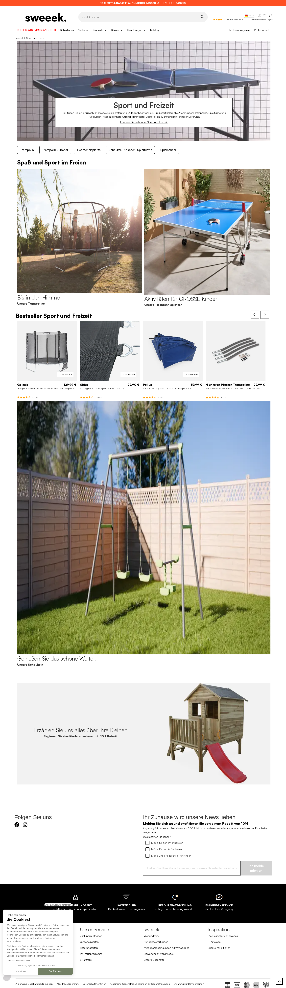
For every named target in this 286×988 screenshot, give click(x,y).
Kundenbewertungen (156, 941)
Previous (255, 315)
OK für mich (55, 971)
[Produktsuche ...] (202, 16)
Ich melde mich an (256, 868)
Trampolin (27, 150)
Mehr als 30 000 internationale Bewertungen (253, 19)
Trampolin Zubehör (55, 150)
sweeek (19, 38)
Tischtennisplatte (88, 150)
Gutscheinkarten (89, 941)
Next (265, 315)
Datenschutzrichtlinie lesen (18, 961)
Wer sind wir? (151, 936)
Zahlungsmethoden (91, 936)
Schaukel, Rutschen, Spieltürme (130, 150)
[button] (7, 977)
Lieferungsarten (89, 947)
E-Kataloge (214, 941)
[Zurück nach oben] (279, 981)
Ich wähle (21, 971)
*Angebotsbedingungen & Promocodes (166, 947)
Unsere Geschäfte (154, 959)
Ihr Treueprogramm (239, 30)
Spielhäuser (168, 150)
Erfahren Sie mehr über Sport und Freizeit (144, 122)
